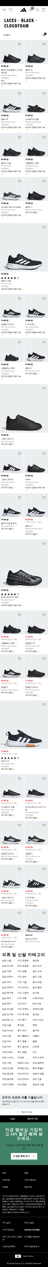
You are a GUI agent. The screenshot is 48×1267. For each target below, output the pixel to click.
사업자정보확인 (8, 1246)
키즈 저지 (22, 1004)
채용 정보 (28, 1187)
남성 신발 (6, 961)
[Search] (37, 10)
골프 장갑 (37, 982)
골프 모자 (37, 971)
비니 (35, 1052)
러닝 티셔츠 (23, 1074)
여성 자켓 (6, 1036)
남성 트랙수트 (7, 977)
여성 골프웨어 (7, 1079)
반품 (26, 1173)
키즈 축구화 (23, 1014)
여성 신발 (6, 1025)
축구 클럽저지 (23, 1036)
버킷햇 (36, 1047)
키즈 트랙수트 (23, 1009)
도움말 (5, 1187)
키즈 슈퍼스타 (23, 988)
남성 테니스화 (7, 1020)
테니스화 (37, 1004)
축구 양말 (22, 1052)
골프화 (36, 961)
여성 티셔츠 (7, 1031)
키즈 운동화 (23, 961)
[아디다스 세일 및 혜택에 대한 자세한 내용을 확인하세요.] (24, 3)
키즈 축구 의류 (23, 1020)
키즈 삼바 (22, 977)
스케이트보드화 (39, 998)
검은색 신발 (38, 1085)
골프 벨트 (37, 988)
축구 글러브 (23, 1047)
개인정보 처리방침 (32, 1230)
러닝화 (20, 1058)
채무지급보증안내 (31, 1246)
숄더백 (36, 1031)
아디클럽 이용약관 (32, 1237)
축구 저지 (22, 1031)
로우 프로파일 (38, 1058)
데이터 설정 (29, 1223)
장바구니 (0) (32, 1119)
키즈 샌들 (22, 971)
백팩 (35, 1025)
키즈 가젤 (22, 982)
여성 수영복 (7, 1085)
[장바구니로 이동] (44, 10)
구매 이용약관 (30, 1180)
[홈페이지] (23, 11)
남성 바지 (6, 982)
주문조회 (6, 1180)
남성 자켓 (6, 971)
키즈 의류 (22, 998)
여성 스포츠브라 (7, 1058)
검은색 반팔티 (38, 1074)
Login (12, 1119)
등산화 (36, 1014)
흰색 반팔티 (38, 1068)
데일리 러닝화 (23, 1063)
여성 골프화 (7, 1074)
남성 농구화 (7, 1014)
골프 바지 (37, 966)
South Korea (28, 1256)
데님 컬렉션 (38, 1063)
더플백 (36, 1036)
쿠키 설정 (6, 1223)
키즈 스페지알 (23, 993)
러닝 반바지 (23, 1079)
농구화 (36, 993)
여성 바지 (6, 1041)
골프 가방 (37, 977)
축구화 (20, 1025)
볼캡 (35, 1041)
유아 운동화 (23, 966)
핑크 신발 (37, 1079)
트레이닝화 (38, 1009)
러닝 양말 (22, 1085)
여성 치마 (6, 1047)
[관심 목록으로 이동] (10, 10)
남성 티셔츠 (7, 966)
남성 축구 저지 (8, 1004)
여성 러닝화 (7, 1068)
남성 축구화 (7, 993)
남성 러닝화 (7, 1009)
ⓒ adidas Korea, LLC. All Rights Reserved (24, 1263)
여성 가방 (6, 1063)
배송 (4, 1173)
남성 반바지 (7, 988)
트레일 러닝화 (23, 1068)
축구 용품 (22, 1041)
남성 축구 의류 (8, 998)
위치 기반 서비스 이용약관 (12, 1238)
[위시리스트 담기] (19, 44)
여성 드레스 (7, 1052)
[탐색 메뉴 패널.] (4, 10)
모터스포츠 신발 (38, 1020)
